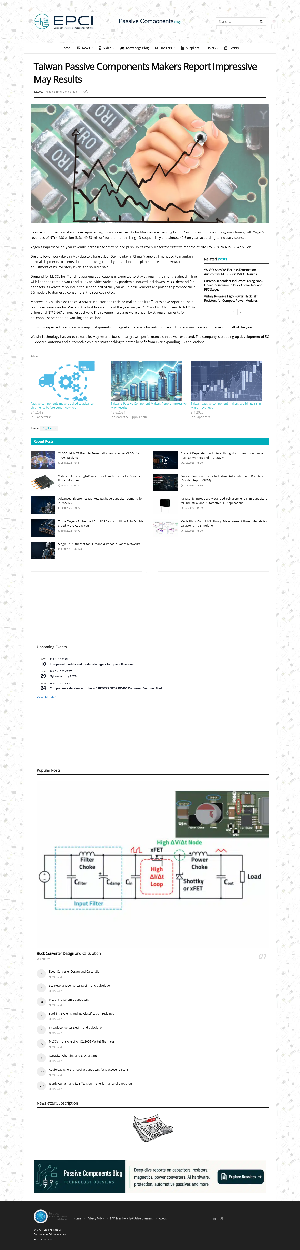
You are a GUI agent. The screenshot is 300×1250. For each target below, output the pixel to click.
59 (201, 508)
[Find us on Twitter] (222, 1218)
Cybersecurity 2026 (63, 676)
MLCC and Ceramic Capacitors (69, 999)
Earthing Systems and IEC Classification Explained (81, 1014)
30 (201, 530)
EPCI (38, 1229)
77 (78, 508)
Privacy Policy (95, 1218)
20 (201, 462)
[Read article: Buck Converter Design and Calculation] (153, 864)
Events (234, 48)
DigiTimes (49, 428)
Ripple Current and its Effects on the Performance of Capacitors (90, 1083)
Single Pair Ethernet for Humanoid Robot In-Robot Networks (99, 544)
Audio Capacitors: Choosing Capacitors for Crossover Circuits (89, 1069)
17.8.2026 (66, 549)
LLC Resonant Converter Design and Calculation (80, 985)
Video (107, 48)
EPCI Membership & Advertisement (131, 1218)
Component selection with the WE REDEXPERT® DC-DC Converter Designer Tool (106, 688)
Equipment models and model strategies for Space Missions (92, 664)
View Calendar (46, 697)
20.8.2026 (188, 485)
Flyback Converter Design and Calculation (76, 1027)
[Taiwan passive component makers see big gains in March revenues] (229, 381)
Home (65, 48)
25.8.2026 (66, 462)
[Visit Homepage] (150, 21)
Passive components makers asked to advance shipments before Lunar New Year (62, 405)
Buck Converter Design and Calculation (69, 953)
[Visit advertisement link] (150, 1176)
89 (201, 485)
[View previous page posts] (233, 312)
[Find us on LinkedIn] (214, 1218)
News (86, 48)
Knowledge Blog (137, 48)
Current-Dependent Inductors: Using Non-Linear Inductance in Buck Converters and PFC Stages (233, 285)
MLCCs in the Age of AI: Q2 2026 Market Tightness (81, 1041)
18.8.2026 (188, 530)
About (163, 1218)
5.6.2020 (38, 92)
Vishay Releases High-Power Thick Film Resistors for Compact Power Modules (231, 298)
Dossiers (166, 48)
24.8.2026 (188, 462)
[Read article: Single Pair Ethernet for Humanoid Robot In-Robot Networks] (43, 550)
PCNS (212, 48)
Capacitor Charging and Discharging (73, 1055)
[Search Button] (262, 21)
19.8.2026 (188, 508)
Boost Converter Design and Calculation (75, 971)
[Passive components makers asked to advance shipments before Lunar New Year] (69, 381)
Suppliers (192, 48)
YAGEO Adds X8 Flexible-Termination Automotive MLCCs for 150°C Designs (230, 272)
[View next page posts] (240, 312)
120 (79, 549)
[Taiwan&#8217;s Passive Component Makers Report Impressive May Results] (149, 381)
